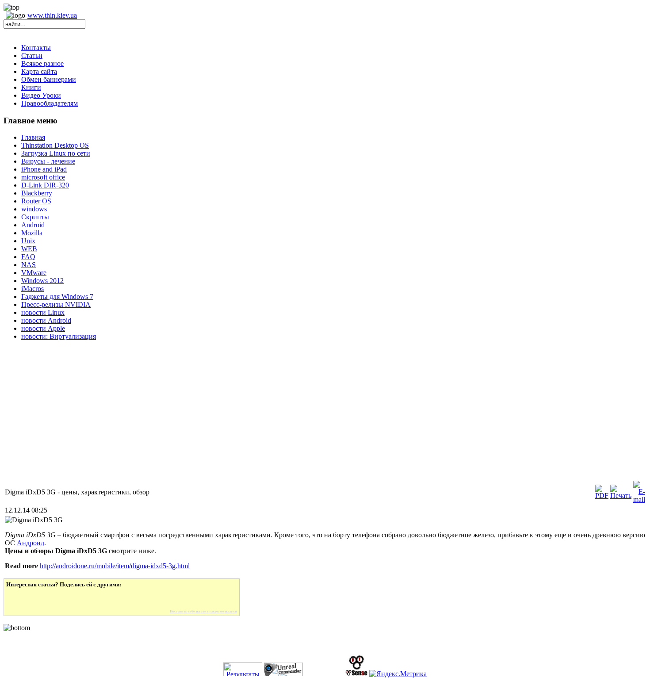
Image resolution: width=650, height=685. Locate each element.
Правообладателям (49, 103)
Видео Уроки (41, 95)
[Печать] (620, 495)
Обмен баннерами (48, 79)
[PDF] (601, 495)
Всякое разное (42, 63)
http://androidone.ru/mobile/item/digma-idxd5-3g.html (115, 566)
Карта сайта (39, 71)
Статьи (31, 55)
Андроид (30, 543)
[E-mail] (639, 499)
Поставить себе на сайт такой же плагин (203, 611)
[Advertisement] (269, 417)
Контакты (36, 47)
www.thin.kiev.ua (52, 15)
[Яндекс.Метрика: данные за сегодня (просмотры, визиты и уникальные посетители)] (398, 674)
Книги (31, 87)
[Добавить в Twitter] (19, 598)
